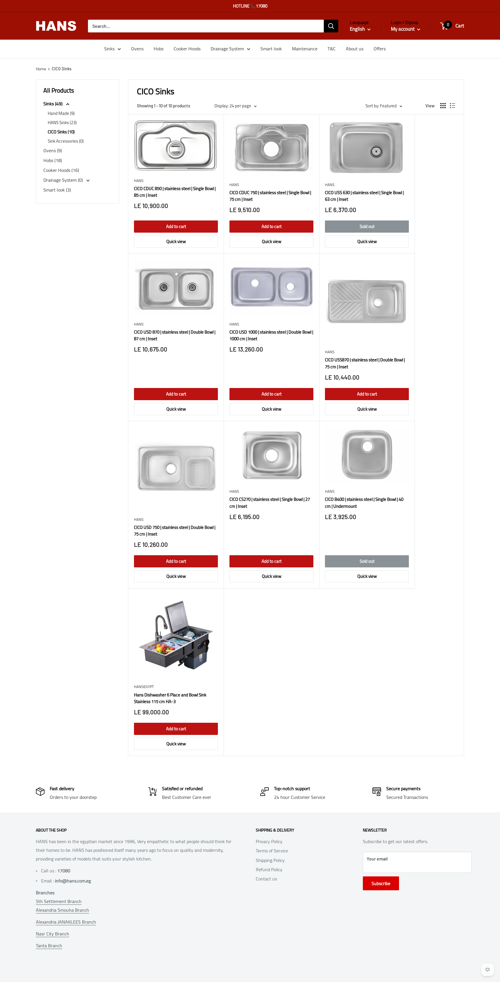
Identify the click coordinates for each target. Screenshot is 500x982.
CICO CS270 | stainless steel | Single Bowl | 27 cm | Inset (269, 503)
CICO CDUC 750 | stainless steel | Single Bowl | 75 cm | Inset (270, 196)
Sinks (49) (53, 103)
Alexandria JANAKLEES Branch (66, 921)
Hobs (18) (52, 160)
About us (354, 49)
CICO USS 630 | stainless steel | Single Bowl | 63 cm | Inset (364, 196)
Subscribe (381, 883)
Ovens (137, 49)
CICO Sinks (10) (61, 132)
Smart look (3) (57, 189)
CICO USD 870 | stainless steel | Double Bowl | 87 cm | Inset (174, 335)
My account (403, 29)
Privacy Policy (269, 841)
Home (41, 69)
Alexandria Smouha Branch (62, 910)
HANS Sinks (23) (62, 122)
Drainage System (227, 49)
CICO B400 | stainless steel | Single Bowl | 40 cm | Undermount (364, 503)
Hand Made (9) (61, 113)
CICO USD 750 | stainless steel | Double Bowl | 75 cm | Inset (174, 531)
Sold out (367, 226)
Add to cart (176, 226)
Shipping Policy (270, 860)
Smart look (271, 49)
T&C (332, 49)
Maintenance (304, 49)
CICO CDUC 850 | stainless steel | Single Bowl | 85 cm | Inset (175, 192)
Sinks (109, 49)
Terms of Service (272, 850)
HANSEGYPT (144, 686)
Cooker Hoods (187, 49)
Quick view (176, 241)
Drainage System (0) (63, 180)
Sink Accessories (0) (66, 141)
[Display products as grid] (443, 105)
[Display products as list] (452, 105)
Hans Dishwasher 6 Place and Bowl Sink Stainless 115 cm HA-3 (170, 698)
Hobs (158, 49)
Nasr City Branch (52, 933)
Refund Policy (269, 869)
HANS (139, 180)
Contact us (266, 878)
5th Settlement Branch (59, 901)
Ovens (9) (52, 150)
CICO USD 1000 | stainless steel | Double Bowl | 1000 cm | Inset (271, 335)
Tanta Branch (49, 945)
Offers (380, 49)
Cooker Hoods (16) (61, 170)
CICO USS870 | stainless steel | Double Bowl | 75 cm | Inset (365, 363)
